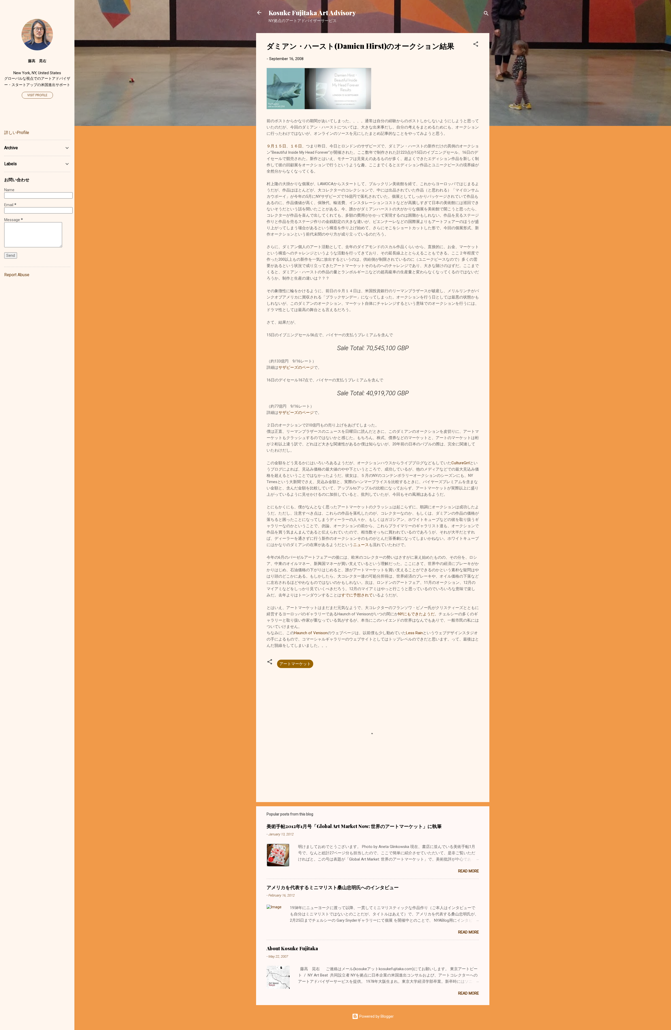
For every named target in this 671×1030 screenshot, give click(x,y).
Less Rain (414, 633)
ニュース (361, 544)
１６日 (296, 146)
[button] (476, 45)
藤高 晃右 (37, 61)
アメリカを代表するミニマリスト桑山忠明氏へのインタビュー (333, 887)
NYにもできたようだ (416, 614)
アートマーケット (295, 663)
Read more (468, 871)
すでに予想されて (357, 595)
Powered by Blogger (376, 1016)
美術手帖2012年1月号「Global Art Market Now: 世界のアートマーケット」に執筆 (354, 826)
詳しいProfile (16, 132)
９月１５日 (276, 146)
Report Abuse (16, 274)
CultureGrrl (460, 463)
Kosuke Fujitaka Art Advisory (312, 12)
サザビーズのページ (296, 367)
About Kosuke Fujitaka (292, 948)
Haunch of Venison (310, 633)
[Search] (486, 14)
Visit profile (37, 95)
